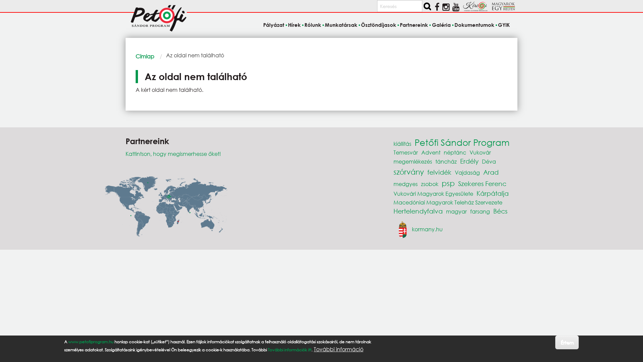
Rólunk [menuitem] (312, 25)
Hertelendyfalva (418, 211)
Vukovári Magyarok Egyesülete (433, 193)
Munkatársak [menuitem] (341, 25)
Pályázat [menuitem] (273, 25)
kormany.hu (427, 228)
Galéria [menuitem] (441, 25)
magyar (456, 211)
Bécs (500, 211)
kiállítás (402, 143)
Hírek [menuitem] (294, 25)
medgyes (406, 183)
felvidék (439, 172)
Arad (491, 172)
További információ (338, 349)
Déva (489, 161)
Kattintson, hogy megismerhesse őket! (173, 153)
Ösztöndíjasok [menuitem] (378, 25)
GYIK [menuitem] (504, 25)
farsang (480, 211)
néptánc (455, 152)
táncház (446, 161)
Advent (430, 152)
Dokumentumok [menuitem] (474, 25)
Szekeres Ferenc (482, 183)
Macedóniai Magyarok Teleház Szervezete (448, 202)
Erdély (469, 161)
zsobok (429, 183)
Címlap (145, 56)
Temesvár (406, 152)
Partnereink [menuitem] (414, 25)
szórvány (409, 172)
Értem (567, 342)
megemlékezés (413, 161)
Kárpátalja (493, 193)
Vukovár (480, 152)
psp (448, 183)
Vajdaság (467, 172)
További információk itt (289, 350)
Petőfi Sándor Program (462, 142)
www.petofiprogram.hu (91, 342)
